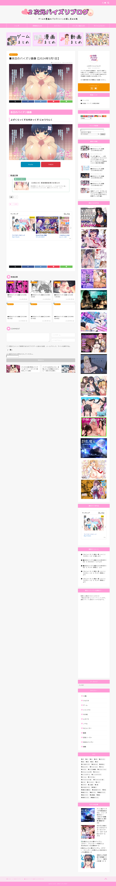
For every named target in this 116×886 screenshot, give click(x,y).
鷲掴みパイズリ (95, 797)
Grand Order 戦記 (41, 235)
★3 (88, 761)
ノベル (85, 724)
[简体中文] (84, 116)
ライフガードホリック (18, 235)
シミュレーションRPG (87, 772)
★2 (83, 761)
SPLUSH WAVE (40, 237)
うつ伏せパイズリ (86, 764)
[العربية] (82, 116)
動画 (84, 733)
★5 (97, 761)
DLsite (30, 164)
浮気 (105, 790)
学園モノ (95, 787)
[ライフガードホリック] (23, 225)
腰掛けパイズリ (102, 792)
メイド (98, 782)
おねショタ (95, 764)
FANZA (50, 164)
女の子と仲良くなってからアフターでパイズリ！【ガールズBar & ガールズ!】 (102, 831)
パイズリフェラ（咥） (87, 779)
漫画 (84, 747)
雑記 (99, 795)
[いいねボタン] (11, 197)
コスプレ (84, 769)
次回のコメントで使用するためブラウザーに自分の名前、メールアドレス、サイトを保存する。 (40, 346)
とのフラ (86, 719)
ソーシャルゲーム (86, 774)
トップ (16, 26)
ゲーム (85, 705)
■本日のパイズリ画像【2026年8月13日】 (94, 561)
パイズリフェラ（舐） (99, 779)
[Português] (103, 116)
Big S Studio (15, 237)
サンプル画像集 (14, 204)
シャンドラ (86, 710)
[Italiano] (98, 116)
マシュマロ (85, 100)
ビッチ (84, 782)
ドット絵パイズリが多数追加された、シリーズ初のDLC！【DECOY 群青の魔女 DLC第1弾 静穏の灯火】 (102, 816)
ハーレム (84, 777)
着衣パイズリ (85, 792)
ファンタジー (91, 782)
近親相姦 (93, 795)
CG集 (85, 696)
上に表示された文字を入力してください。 (20, 354)
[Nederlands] (89, 116)
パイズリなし (92, 777)
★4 (92, 761)
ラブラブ (84, 784)
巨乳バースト (87, 737)
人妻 (97, 784)
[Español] (105, 116)
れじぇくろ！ (87, 728)
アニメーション (94, 767)
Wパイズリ (102, 759)
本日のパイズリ (13, 54)
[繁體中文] (86, 116)
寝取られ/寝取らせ (86, 790)
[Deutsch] (96, 116)
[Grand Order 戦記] (47, 225)
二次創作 (91, 784)
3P (83, 759)
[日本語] (101, 116)
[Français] (93, 116)
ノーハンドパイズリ (97, 774)
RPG (96, 759)
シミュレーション (102, 769)
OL (91, 759)
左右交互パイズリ (97, 790)
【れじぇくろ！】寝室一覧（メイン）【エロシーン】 (94, 555)
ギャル (102, 767)
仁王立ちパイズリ (86, 787)
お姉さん (102, 764)
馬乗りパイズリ (86, 797)
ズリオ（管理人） (93, 567)
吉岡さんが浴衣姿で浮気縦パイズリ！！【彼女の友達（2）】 (102, 858)
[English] (91, 116)
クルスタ (86, 701)
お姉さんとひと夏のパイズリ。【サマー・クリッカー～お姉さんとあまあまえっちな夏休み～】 (94, 850)
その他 (85, 714)
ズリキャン (97, 772)
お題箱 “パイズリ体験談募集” (91, 103)
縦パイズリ (93, 792)
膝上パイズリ (85, 795)
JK (87, 759)
